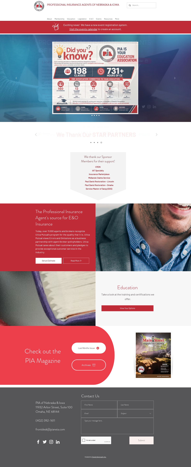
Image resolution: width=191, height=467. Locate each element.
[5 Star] (91, 142)
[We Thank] (101, 142)
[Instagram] (51, 441)
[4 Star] (94, 142)
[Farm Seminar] (96, 115)
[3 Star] (98, 142)
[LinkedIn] (57, 441)
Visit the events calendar (83, 29)
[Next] (175, 78)
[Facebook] (38, 441)
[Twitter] (44, 441)
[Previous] (16, 78)
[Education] (94, 115)
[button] (49, 19)
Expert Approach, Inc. (99, 457)
